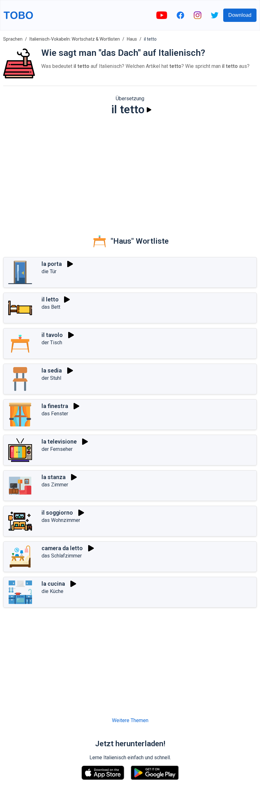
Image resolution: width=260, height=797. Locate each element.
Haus (132, 39)
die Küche (52, 591)
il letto (50, 299)
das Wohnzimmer (61, 520)
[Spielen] (149, 110)
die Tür (49, 271)
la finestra (55, 406)
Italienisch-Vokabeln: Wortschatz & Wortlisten (74, 39)
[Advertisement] (130, 170)
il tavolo (52, 335)
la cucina (53, 583)
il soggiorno (57, 512)
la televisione (59, 441)
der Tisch (52, 342)
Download (239, 15)
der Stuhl (51, 378)
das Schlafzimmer (62, 556)
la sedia (52, 370)
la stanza (54, 477)
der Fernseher (57, 449)
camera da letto (62, 548)
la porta (52, 263)
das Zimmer (55, 485)
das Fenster (55, 414)
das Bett (51, 307)
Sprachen (13, 39)
